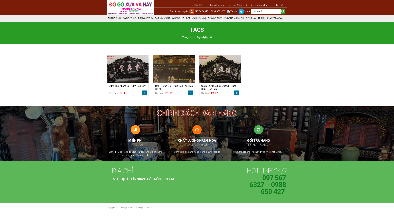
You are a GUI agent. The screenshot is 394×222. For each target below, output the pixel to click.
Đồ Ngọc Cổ (129, 18)
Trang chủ (114, 18)
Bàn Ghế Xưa (145, 18)
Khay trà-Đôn (275, 18)
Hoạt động (236, 5)
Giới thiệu (198, 5)
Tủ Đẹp (186, 18)
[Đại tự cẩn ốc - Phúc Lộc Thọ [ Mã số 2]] (174, 69)
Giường (176, 18)
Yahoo (233, 11)
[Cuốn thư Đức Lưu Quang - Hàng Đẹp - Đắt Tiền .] (220, 69)
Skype (247, 11)
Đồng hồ (251, 18)
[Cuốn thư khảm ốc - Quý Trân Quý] (128, 69)
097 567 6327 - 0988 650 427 (209, 11)
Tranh (261, 18)
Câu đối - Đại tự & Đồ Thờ (206, 18)
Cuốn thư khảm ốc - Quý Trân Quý (127, 85)
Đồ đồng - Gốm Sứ (233, 18)
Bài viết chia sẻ (217, 5)
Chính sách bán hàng (259, 5)
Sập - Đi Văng (162, 18)
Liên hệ (279, 5)
